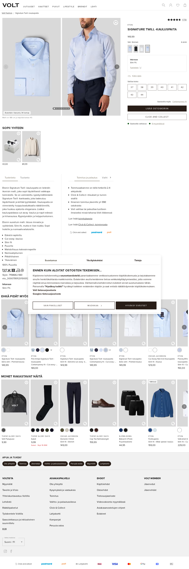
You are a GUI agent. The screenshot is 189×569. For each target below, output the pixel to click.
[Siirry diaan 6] (66, 108)
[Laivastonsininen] (37, 350)
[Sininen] (147, 49)
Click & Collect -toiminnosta (92, 224)
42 (182, 87)
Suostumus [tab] (51, 260)
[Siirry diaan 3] (59, 108)
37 (132, 87)
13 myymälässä (158, 123)
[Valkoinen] (141, 49)
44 (142, 94)
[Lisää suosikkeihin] (115, 22)
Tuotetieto (134, 67)
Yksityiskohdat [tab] (94, 260)
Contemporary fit (179, 101)
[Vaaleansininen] (130, 49)
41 (172, 87)
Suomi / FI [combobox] (9, 542)
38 (142, 87)
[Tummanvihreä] (47, 430)
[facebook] (11, 551)
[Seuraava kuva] (117, 66)
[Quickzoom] (18, 159)
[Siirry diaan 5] (63, 108)
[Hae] (163, 5)
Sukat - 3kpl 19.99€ (39, 445)
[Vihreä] (62, 430)
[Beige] (67, 430)
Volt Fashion (7, 13)
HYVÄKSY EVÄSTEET (136, 305)
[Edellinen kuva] (6, 66)
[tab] (10, 177)
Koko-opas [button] (136, 75)
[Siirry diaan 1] (54, 108)
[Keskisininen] (150, 430)
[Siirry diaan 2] (56, 108)
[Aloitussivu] (10, 5)
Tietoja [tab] (138, 260)
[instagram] (5, 551)
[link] (170, 5)
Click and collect (157, 116)
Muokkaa (93, 305)
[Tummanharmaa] (37, 430)
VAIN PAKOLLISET (53, 305)
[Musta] (135, 49)
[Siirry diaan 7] (68, 108)
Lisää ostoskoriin (157, 108)
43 (132, 94)
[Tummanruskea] (42, 430)
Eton (130, 25)
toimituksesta (85, 218)
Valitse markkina (9, 538)
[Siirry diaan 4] (61, 108)
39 (152, 87)
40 (162, 87)
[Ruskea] (96, 430)
